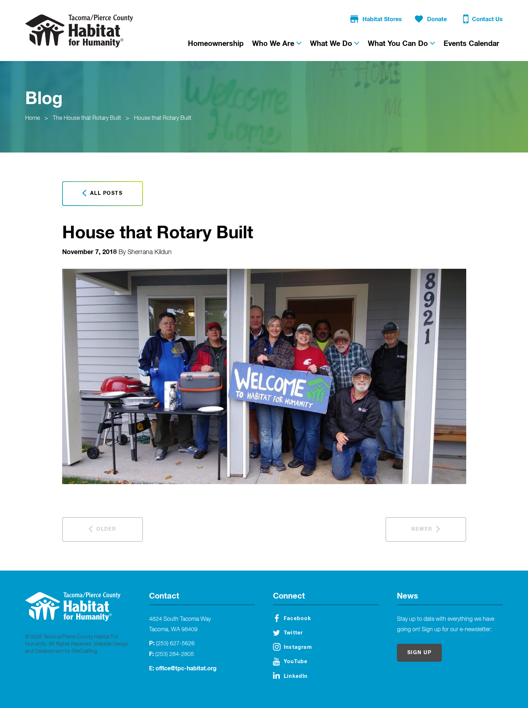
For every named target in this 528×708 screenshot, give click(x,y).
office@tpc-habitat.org (186, 668)
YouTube (295, 661)
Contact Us (487, 19)
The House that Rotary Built (87, 118)
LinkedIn (296, 676)
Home (32, 118)
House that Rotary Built (162, 118)
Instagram (298, 647)
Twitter (293, 633)
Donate (437, 19)
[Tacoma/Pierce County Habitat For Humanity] (79, 30)
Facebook (297, 618)
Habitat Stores (382, 19)
